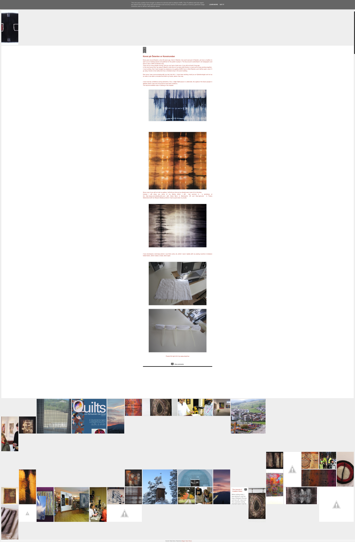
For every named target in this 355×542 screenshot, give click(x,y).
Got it (222, 4)
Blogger (183, 541)
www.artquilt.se (184, 356)
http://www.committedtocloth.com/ (155, 196)
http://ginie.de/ (200, 196)
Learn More (213, 4)
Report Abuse (189, 541)
